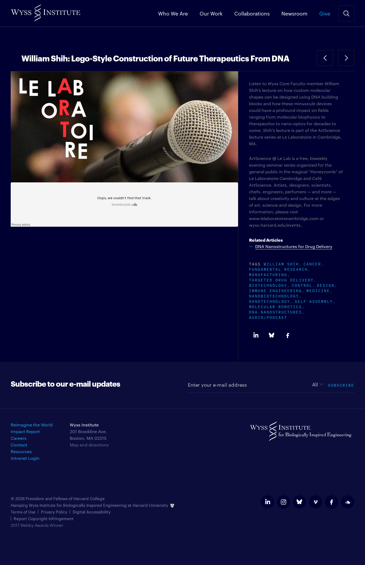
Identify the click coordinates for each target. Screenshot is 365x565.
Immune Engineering (275, 290)
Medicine (318, 290)
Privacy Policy (54, 512)
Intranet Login (25, 458)
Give (324, 13)
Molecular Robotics (275, 306)
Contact (19, 445)
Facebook (287, 335)
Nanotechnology (269, 301)
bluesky (299, 502)
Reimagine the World (32, 424)
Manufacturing (268, 274)
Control (302, 285)
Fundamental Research (278, 269)
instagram (283, 502)
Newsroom (294, 13)
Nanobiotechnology (274, 295)
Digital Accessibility (92, 512)
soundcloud (347, 502)
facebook (331, 502)
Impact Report (25, 431)
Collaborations (252, 13)
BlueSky (271, 335)
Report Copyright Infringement (44, 518)
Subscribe (341, 384)
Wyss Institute (45, 11)
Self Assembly (314, 301)
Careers (18, 438)
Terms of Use (23, 512)
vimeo (315, 502)
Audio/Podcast (268, 317)
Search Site (346, 13)
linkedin (267, 502)
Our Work (211, 13)
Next (346, 58)
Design (326, 285)
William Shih (281, 263)
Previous (325, 58)
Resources (21, 451)
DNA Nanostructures (275, 311)
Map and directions (89, 445)
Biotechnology (268, 285)
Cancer (312, 263)
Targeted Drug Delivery (281, 279)
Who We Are (173, 13)
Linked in (255, 335)
